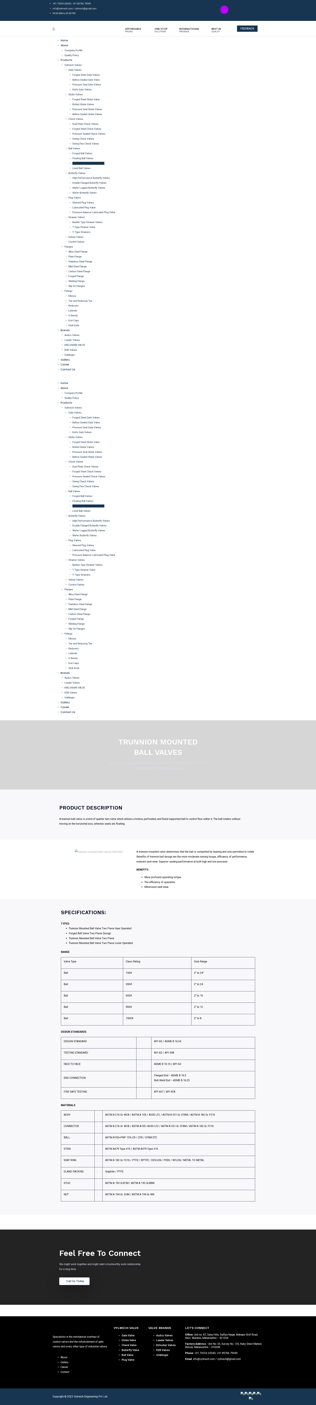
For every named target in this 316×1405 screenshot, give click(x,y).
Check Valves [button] (75, 119)
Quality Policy (72, 55)
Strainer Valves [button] (76, 217)
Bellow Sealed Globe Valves (87, 114)
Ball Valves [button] (74, 148)
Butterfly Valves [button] (76, 173)
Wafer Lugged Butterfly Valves (88, 187)
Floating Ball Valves (82, 158)
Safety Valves (75, 237)
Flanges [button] (69, 246)
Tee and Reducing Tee (80, 300)
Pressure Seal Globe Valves (87, 109)
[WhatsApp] (217, 1369)
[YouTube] (202, 1369)
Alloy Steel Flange (78, 251)
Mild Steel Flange (77, 266)
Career (65, 364)
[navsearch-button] (258, 377)
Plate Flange (75, 256)
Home (64, 40)
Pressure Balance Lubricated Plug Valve (93, 212)
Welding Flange (76, 281)
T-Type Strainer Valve (83, 227)
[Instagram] (195, 1369)
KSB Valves (71, 349)
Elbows (72, 295)
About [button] (64, 45)
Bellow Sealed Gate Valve (86, 79)
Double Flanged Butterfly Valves (89, 182)
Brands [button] (65, 330)
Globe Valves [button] (75, 94)
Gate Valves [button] (74, 69)
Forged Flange (76, 276)
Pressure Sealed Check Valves (88, 133)
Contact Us (68, 369)
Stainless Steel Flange (80, 261)
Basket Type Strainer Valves (87, 222)
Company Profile (73, 50)
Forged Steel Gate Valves (86, 74)
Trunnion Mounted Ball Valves (88, 163)
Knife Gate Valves (82, 89)
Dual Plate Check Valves (85, 123)
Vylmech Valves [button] (73, 65)
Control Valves (76, 241)
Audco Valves (72, 335)
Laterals (72, 310)
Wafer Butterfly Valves (84, 192)
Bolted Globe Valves (83, 104)
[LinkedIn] (210, 1369)
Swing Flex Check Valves (85, 143)
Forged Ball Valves (82, 153)
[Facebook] (188, 1369)
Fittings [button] (68, 291)
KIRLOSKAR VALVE (75, 345)
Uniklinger (70, 354)
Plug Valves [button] (74, 197)
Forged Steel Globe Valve (86, 99)
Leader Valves (72, 340)
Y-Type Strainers (81, 232)
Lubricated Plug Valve (84, 207)
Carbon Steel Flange (79, 271)
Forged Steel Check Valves (86, 128)
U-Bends (73, 315)
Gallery (65, 359)
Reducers (73, 305)
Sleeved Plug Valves (83, 202)
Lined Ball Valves (81, 168)
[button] (152, 378)
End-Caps (73, 320)
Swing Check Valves (83, 138)
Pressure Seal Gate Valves (86, 84)
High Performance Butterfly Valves (91, 177)
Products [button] (66, 60)
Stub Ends (73, 325)
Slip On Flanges (76, 286)
